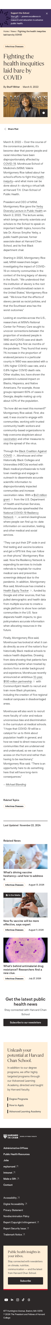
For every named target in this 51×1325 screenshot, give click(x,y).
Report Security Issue (14, 1228)
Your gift (14, 16)
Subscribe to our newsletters (25, 1022)
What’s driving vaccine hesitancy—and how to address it (23, 876)
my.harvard (9, 1166)
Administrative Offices (15, 1148)
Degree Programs (18, 1098)
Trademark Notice (12, 1234)
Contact (8, 1184)
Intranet (7, 1172)
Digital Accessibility (13, 1203)
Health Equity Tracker (16, 590)
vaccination (10, 439)
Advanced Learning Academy (25, 1111)
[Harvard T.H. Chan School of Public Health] (20, 1136)
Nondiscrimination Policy (16, 1216)
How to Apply (16, 1105)
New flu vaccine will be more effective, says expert (21, 922)
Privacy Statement (13, 1210)
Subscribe (25, 1280)
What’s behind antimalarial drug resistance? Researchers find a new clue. (23, 969)
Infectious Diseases (14, 46)
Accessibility (10, 1197)
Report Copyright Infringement (19, 1222)
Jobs (6, 1160)
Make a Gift (9, 1178)
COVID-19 (9, 163)
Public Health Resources (16, 1154)
